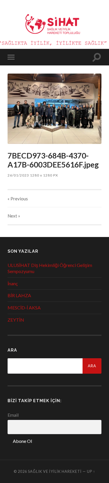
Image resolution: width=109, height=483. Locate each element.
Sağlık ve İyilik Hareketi (55, 471)
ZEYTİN (16, 319)
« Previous (18, 198)
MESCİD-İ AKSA (24, 307)
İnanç (13, 283)
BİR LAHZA (19, 295)
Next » (14, 215)
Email (13, 415)
